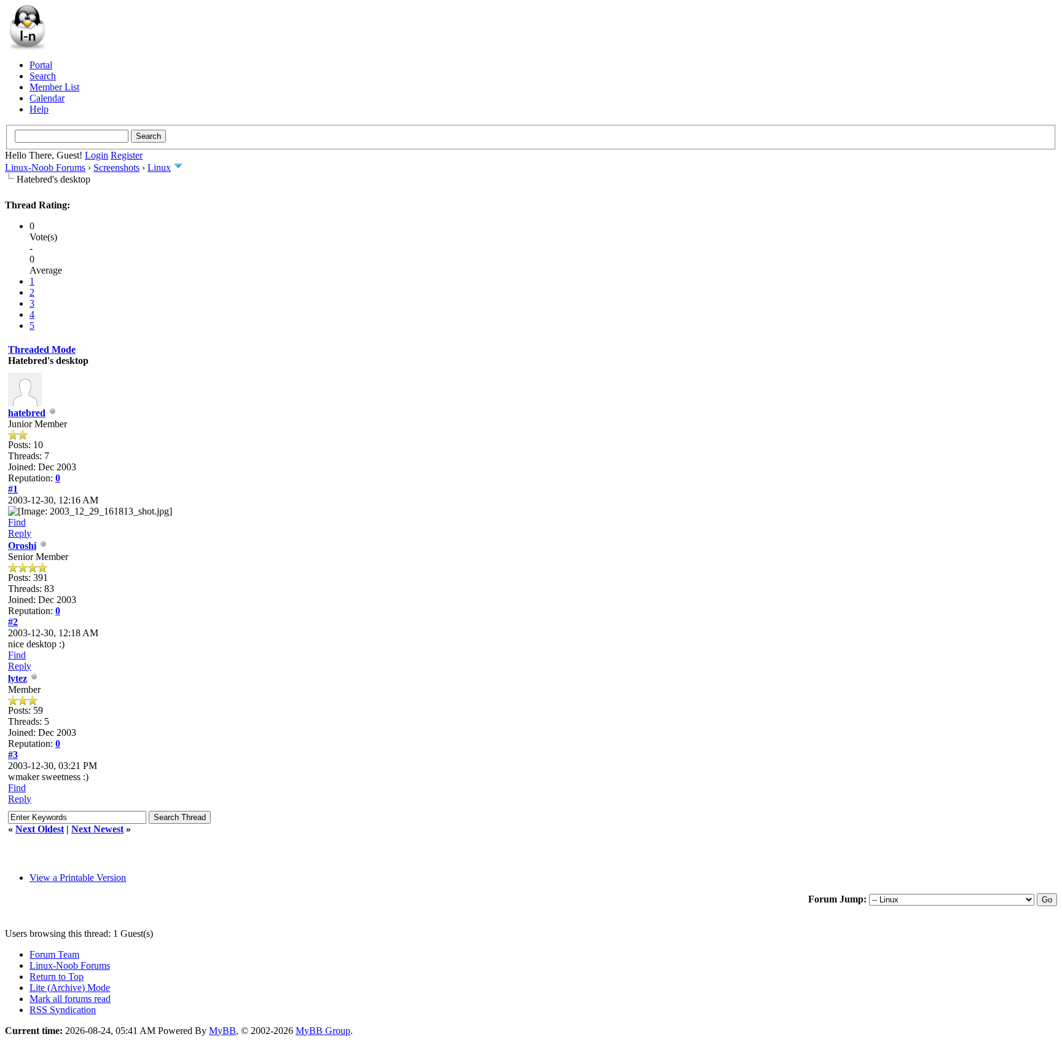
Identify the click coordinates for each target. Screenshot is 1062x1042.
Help (39, 109)
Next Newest (97, 829)
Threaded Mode (42, 349)
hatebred (26, 413)
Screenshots (116, 167)
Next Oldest (39, 829)
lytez (17, 678)
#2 (13, 622)
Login (96, 155)
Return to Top (57, 976)
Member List (54, 87)
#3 (13, 754)
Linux (159, 167)
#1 (13, 489)
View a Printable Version (78, 877)
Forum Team (54, 954)
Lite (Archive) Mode (70, 987)
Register (127, 155)
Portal (41, 65)
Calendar (47, 98)
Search (43, 76)
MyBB (222, 1030)
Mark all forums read (70, 998)
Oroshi (22, 545)
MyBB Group (323, 1030)
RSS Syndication (63, 1010)
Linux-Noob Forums (45, 167)
